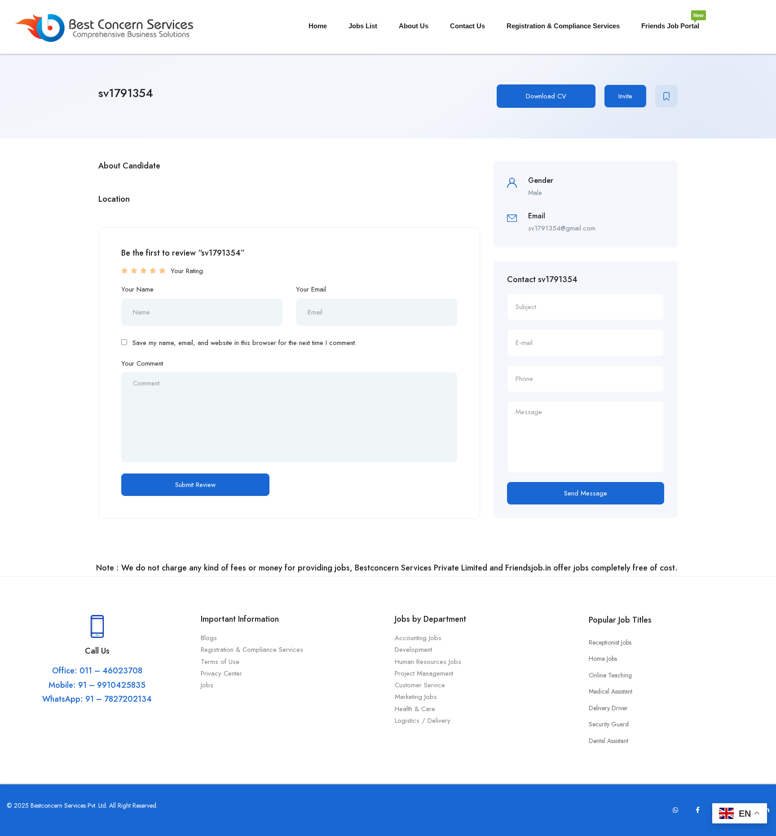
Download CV (546, 96)
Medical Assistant (610, 691)
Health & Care (415, 709)
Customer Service (420, 685)
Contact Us (467, 26)
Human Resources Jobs (428, 662)
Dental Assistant (608, 740)
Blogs (209, 638)
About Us (413, 26)
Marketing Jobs (416, 697)
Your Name (137, 289)
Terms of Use (221, 662)
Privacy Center (222, 673)
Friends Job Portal (670, 22)
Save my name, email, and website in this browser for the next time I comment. (244, 343)
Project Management (424, 673)
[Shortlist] (666, 96)
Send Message (585, 493)
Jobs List (362, 26)
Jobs (207, 685)
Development (413, 650)
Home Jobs (603, 658)
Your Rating (187, 271)
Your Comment (142, 363)
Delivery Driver (608, 707)
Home (318, 26)
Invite (625, 96)
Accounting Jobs (418, 638)
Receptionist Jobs (610, 642)
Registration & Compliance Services (563, 26)
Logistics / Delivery (422, 720)
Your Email (311, 289)
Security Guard (609, 724)
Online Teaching (610, 675)
